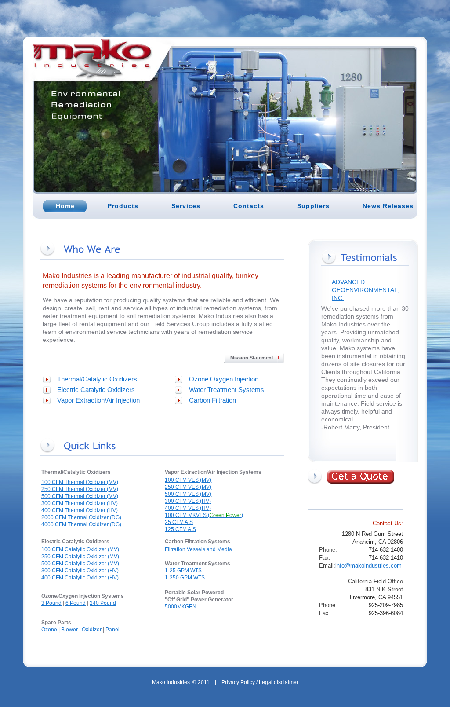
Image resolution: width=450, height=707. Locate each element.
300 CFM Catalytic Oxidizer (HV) (80, 571)
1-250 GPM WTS (185, 578)
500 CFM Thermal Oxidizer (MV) (79, 496)
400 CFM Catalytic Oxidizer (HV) (80, 578)
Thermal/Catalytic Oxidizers (97, 379)
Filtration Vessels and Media (198, 549)
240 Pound (103, 603)
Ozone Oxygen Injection (223, 379)
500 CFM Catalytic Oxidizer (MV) (80, 563)
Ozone (49, 629)
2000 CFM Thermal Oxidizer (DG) (81, 517)
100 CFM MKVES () (204, 515)
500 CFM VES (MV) (188, 494)
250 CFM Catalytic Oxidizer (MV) (80, 556)
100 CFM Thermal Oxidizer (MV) (79, 482)
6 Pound (75, 603)
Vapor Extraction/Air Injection (98, 400)
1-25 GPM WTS (183, 571)
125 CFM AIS (180, 529)
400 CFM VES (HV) (188, 508)
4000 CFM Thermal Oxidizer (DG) (81, 524)
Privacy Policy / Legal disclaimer (259, 682)
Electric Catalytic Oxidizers (96, 389)
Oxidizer (92, 629)
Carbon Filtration (212, 400)
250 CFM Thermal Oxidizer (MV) (79, 489)
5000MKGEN (180, 607)
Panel (112, 629)
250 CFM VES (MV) (188, 487)
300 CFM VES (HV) (188, 501)
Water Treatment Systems (226, 389)
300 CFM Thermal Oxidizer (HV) (79, 503)
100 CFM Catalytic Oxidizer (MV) (80, 549)
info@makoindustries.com (368, 565)
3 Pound (51, 603)
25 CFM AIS (179, 522)
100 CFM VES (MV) (188, 480)
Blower (69, 629)
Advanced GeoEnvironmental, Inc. (365, 289)
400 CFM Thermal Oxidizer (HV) (79, 510)
